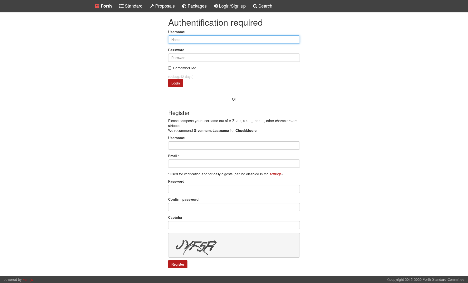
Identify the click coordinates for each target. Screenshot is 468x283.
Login (175, 83)
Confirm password (183, 199)
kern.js (28, 279)
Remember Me (184, 67)
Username (176, 31)
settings (276, 173)
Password (176, 49)
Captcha (175, 217)
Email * (173, 155)
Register (177, 264)
